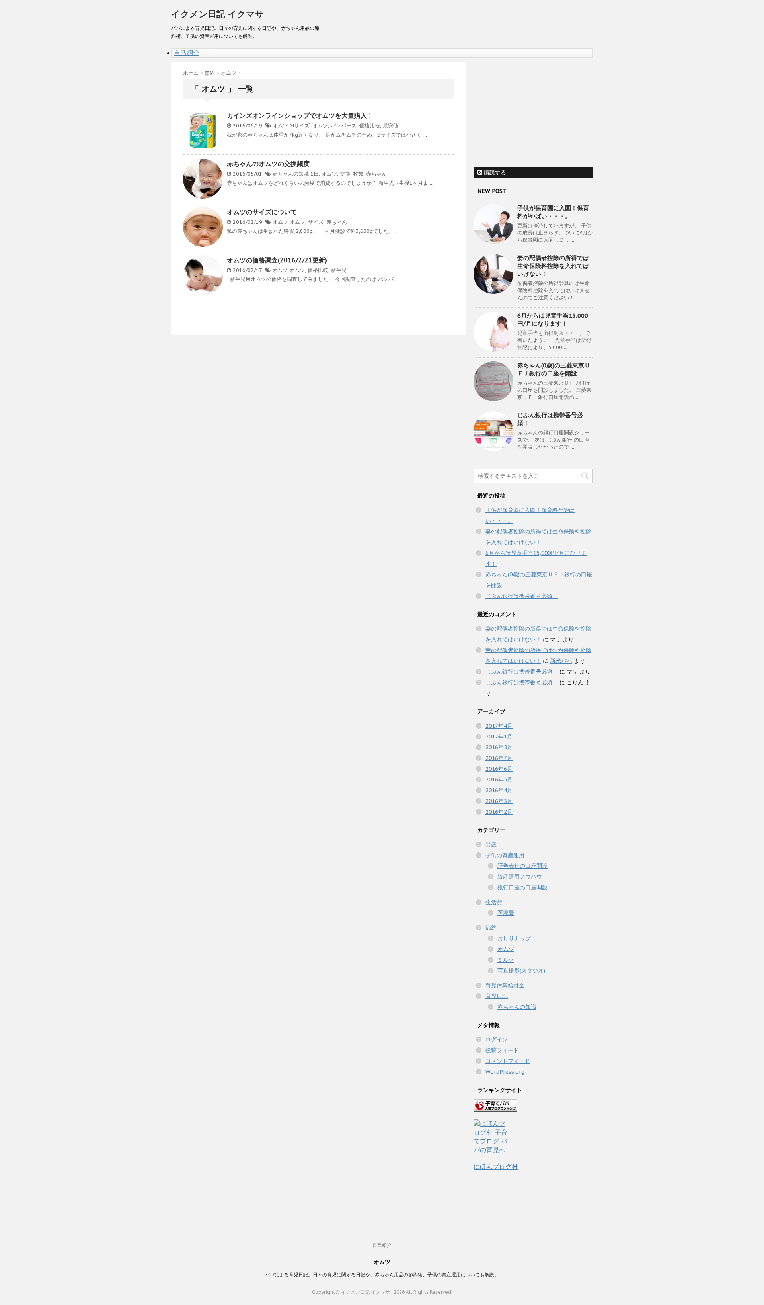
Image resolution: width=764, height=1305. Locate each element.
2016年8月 (499, 747)
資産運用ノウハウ (519, 876)
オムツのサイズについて (262, 212)
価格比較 (369, 125)
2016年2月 (499, 811)
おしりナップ (514, 938)
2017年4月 (499, 725)
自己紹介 (186, 53)
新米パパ (561, 660)
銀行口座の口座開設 (522, 887)
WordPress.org (504, 1071)
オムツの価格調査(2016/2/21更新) (277, 260)
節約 (491, 927)
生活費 (493, 902)
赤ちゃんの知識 (291, 173)
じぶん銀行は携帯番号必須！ (521, 596)
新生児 (339, 270)
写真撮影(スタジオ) (521, 970)
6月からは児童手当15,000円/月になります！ (552, 319)
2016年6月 (499, 768)
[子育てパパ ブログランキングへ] (533, 1105)
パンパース (344, 125)
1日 (314, 173)
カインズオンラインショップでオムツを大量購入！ (300, 115)
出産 (491, 844)
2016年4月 (499, 790)
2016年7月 (499, 758)
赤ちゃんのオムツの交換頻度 (268, 164)
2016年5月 (499, 779)
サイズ (316, 222)
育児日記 (496, 996)
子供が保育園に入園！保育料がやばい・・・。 (553, 212)
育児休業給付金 (504, 985)
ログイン (496, 1039)
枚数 (358, 173)
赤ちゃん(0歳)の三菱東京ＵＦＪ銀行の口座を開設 (553, 369)
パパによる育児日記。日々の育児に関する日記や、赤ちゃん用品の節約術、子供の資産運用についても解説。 (382, 1275)
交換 (345, 173)
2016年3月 (499, 801)
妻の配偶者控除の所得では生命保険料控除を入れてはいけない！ (553, 265)
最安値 (390, 125)
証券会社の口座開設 (522, 865)
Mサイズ (300, 125)
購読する (494, 172)
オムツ (280, 125)
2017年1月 (499, 736)
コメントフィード (507, 1061)
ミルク (505, 959)
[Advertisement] (533, 111)
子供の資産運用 (504, 855)
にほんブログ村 (496, 1166)
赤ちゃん (376, 173)
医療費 (505, 912)
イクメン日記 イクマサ (217, 14)
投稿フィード (502, 1050)
